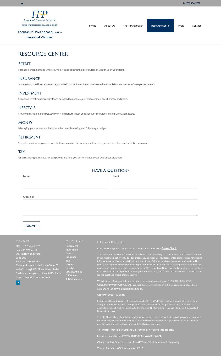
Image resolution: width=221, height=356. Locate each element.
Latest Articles (74, 271)
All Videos (71, 275)
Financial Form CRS (112, 241)
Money (25, 122)
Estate (24, 64)
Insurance (29, 78)
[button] (109, 25)
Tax (21, 152)
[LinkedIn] (22, 3)
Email (116, 175)
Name (26, 175)
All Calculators (74, 278)
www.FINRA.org (132, 335)
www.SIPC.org (153, 335)
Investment (30, 93)
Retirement (29, 137)
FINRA (151, 300)
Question (28, 196)
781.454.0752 (193, 3)
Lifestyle (26, 108)
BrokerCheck (169, 248)
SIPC (158, 300)
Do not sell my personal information (122, 288)
